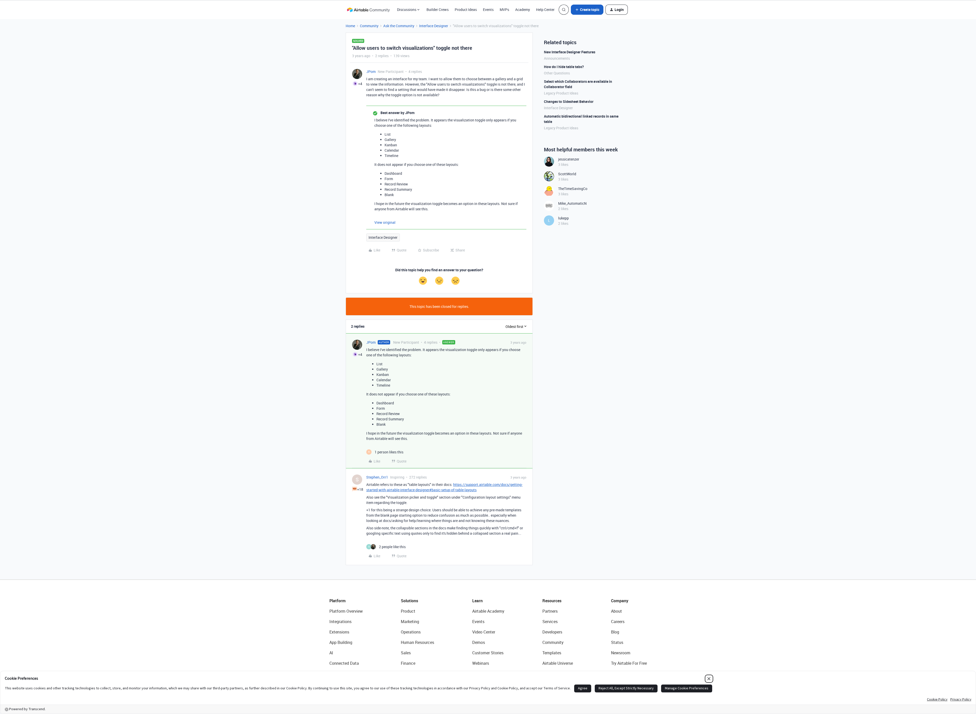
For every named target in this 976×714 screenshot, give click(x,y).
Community (369, 25)
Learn (477, 601)
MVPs (504, 9)
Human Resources (417, 642)
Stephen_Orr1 (377, 477)
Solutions (409, 601)
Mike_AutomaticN (572, 203)
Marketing (410, 621)
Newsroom (620, 653)
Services (550, 621)
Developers (552, 632)
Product (408, 611)
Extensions (339, 632)
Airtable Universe (557, 663)
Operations (411, 632)
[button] (587, 10)
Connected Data (344, 663)
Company (619, 601)
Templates (551, 653)
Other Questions (557, 73)
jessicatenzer (568, 159)
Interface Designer (433, 25)
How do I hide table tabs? (564, 66)
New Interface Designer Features (569, 52)
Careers (617, 621)
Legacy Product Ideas (561, 93)
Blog (615, 632)
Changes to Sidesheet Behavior (568, 101)
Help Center (545, 9)
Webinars (480, 663)
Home (350, 25)
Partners (550, 611)
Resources (551, 601)
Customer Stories (488, 653)
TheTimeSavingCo (572, 188)
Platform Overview (346, 611)
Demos (478, 642)
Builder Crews (437, 9)
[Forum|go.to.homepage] (368, 10)
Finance (408, 663)
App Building (340, 642)
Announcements (557, 58)
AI (331, 653)
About (616, 611)
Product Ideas (466, 9)
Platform (337, 601)
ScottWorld (567, 173)
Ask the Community (398, 25)
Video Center (483, 632)
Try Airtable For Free (629, 663)
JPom (371, 71)
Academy (522, 9)
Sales (406, 653)
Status (617, 642)
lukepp (563, 218)
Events (488, 9)
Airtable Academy (488, 611)
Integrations (340, 621)
